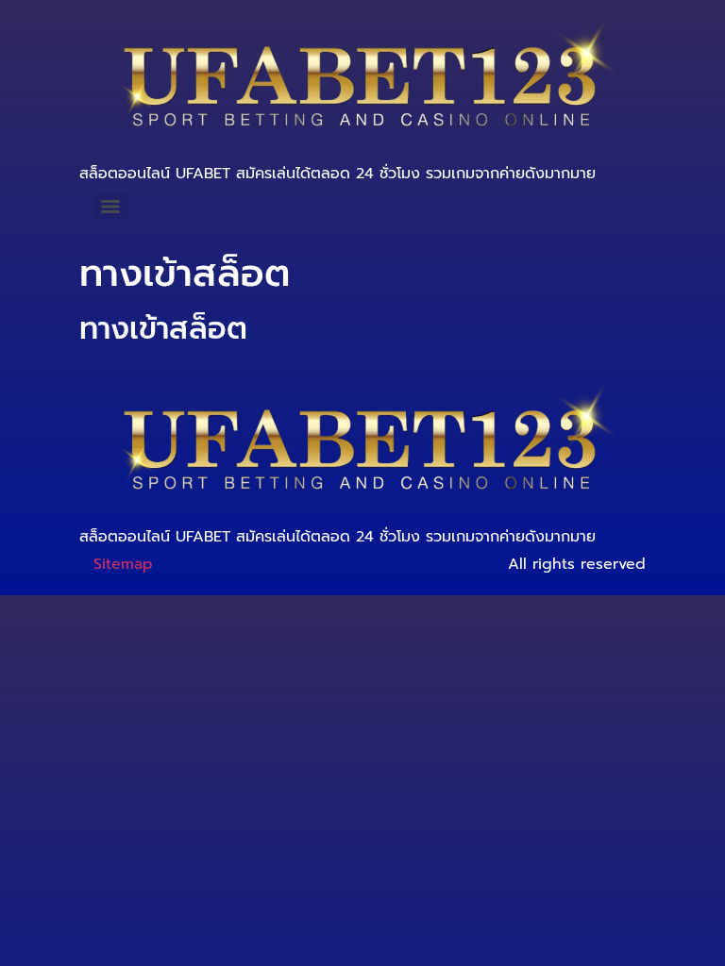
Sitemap (123, 564)
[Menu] (110, 206)
